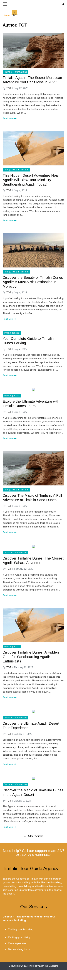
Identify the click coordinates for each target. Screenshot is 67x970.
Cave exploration (17, 943)
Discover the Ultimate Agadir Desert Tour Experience (31, 725)
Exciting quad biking (19, 937)
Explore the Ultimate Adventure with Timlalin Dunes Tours (31, 403)
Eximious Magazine (48, 966)
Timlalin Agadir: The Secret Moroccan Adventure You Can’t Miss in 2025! (32, 80)
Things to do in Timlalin (16, 169)
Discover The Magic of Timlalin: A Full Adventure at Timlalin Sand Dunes (32, 497)
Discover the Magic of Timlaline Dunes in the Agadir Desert (33, 792)
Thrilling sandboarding (20, 929)
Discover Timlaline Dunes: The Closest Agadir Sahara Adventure (33, 560)
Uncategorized (11, 333)
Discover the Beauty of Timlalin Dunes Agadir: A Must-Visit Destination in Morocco (33, 281)
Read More (8, 118)
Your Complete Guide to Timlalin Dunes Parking (28, 341)
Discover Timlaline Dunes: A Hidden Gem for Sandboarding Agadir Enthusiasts (31, 656)
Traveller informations (15, 72)
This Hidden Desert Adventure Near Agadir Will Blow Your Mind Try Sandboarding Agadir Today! (31, 179)
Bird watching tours (19, 949)
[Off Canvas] (5, 4)
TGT (8, 88)
